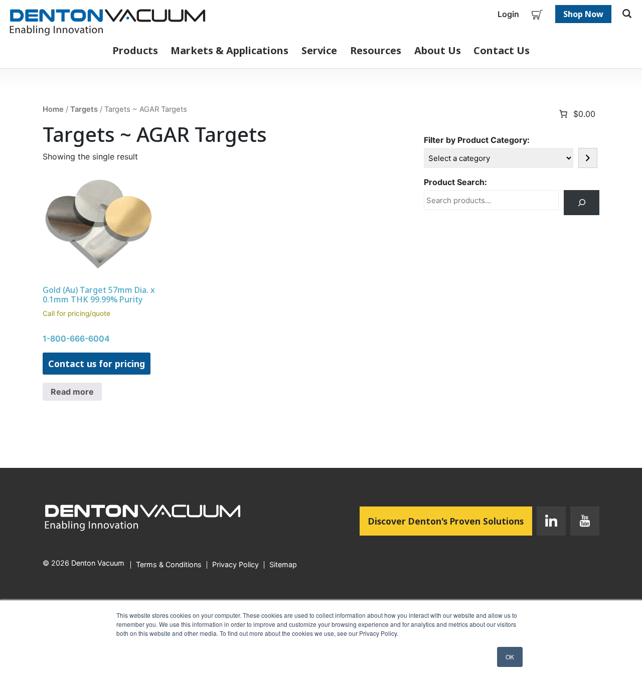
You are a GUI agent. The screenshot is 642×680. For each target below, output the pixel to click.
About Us (437, 50)
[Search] (581, 202)
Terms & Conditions (169, 564)
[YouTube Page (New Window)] (582, 523)
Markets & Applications (229, 50)
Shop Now (583, 14)
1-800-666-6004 (76, 338)
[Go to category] (587, 158)
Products (135, 50)
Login (508, 14)
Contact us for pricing (96, 364)
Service (319, 50)
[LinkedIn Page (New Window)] (551, 523)
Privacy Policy (235, 564)
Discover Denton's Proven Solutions (450, 521)
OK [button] (510, 656)
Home (53, 109)
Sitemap (283, 564)
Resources (375, 50)
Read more (72, 392)
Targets (84, 109)
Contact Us (501, 50)
